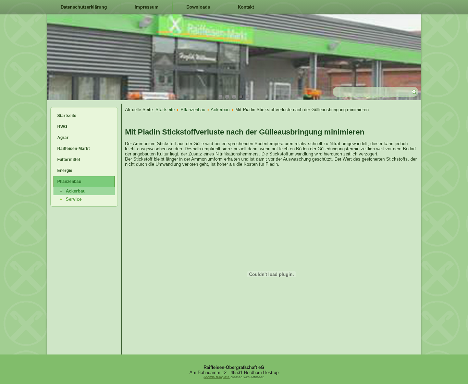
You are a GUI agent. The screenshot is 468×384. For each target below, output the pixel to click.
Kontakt (246, 7)
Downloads (198, 7)
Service (74, 199)
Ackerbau (76, 191)
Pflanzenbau (69, 181)
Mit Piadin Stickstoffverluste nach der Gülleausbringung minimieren (244, 132)
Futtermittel (68, 159)
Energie (64, 170)
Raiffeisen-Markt (73, 148)
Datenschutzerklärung (84, 7)
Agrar (63, 137)
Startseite (66, 115)
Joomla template (217, 377)
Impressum (147, 7)
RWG (62, 126)
